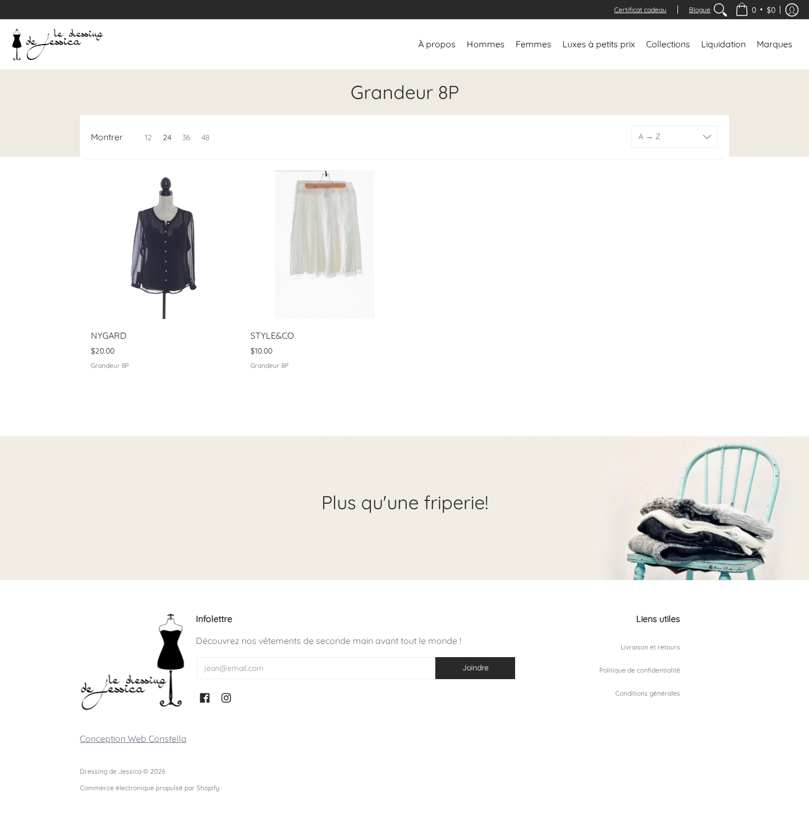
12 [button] (148, 137)
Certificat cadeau (640, 9)
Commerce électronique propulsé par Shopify (150, 788)
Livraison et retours (650, 647)
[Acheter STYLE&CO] (324, 244)
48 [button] (205, 137)
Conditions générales (647, 693)
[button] (755, 9)
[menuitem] (720, 9)
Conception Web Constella (133, 738)
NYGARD (109, 335)
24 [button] (167, 137)
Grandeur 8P (110, 365)
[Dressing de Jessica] (58, 44)
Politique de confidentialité (639, 670)
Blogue (699, 9)
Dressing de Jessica (110, 771)
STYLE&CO (272, 335)
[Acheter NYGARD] (165, 244)
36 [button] (186, 137)
